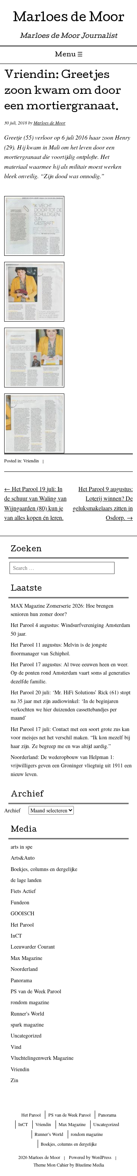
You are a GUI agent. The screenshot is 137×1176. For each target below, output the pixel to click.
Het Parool (22, 924)
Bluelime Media (89, 1165)
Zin (14, 1080)
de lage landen (26, 880)
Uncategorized (26, 1035)
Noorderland (24, 968)
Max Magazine (26, 957)
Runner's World (27, 1013)
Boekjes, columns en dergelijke (44, 869)
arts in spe (21, 846)
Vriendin (31, 460)
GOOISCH (22, 913)
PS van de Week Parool (36, 991)
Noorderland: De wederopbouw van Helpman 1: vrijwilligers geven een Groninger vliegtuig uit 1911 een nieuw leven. (71, 765)
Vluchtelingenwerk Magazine (42, 1057)
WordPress (102, 1157)
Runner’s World (49, 1134)
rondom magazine (30, 1002)
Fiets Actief (23, 890)
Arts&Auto (23, 857)
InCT (16, 935)
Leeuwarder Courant (33, 946)
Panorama (21, 980)
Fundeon (20, 902)
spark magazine (27, 1024)
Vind (16, 1046)
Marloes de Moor (68, 18)
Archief (12, 810)
